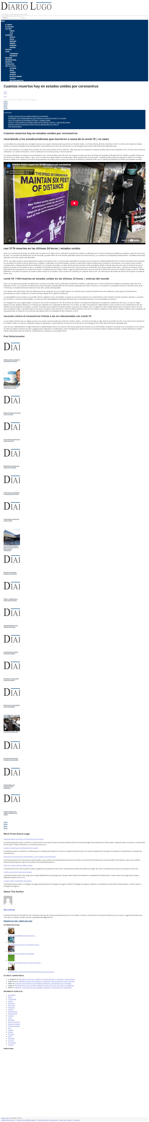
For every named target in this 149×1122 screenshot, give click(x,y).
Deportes (8, 62)
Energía (12, 43)
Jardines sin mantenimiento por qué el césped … (25, 963)
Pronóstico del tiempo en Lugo (18, 921)
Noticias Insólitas (16, 80)
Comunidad (14, 53)
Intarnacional (10, 60)
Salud (12, 70)
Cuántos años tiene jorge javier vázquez (18, 872)
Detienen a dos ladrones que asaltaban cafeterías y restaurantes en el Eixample (43, 983)
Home (5, 93)
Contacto (76, 1120)
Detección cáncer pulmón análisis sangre (18, 865)
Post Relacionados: (15, 126)
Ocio (11, 33)
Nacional (8, 57)
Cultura (8, 29)
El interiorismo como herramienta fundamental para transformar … (31, 972)
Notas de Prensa (16, 76)
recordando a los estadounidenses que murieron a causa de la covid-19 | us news (37, 118)
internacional (12, 1014)
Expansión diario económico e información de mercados (24, 839)
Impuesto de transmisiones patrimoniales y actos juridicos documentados (30, 857)
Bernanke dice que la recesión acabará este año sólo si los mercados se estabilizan (44, 985)
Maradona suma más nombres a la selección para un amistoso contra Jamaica (47, 979)
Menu (3, 21)
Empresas (13, 41)
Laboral (13, 47)
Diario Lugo (5, 1118)
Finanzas (13, 45)
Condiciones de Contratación (47, 1120)
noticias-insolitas (14, 1026)
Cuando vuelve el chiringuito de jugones (18, 881)
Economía (9, 35)
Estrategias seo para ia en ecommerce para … (24, 945)
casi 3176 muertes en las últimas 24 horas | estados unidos (29, 120)
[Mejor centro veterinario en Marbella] (11, 952)
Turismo (13, 72)
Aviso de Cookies (65, 1120)
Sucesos (12, 78)
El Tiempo (8, 24)
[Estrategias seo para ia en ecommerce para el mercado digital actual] (11, 943)
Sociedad (13, 68)
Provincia (13, 55)
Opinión (13, 74)
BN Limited (9, 909)
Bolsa (12, 39)
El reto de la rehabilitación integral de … (22, 936)
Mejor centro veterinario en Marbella (21, 954)
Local (7, 51)
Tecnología (9, 64)
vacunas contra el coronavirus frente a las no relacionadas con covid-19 (33, 124)
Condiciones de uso (8, 1120)
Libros (12, 31)
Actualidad (9, 26)
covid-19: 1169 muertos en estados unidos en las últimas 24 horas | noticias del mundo (39, 122)
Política (8, 49)
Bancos (12, 37)
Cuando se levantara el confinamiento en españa (21, 848)
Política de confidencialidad (26, 1120)
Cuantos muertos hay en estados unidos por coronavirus (28, 116)
